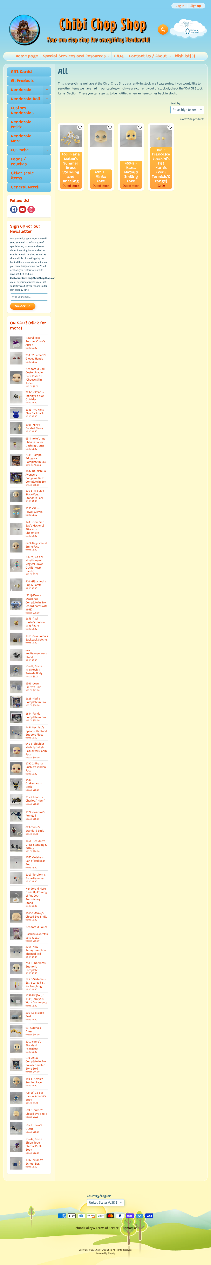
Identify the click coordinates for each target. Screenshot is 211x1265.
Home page (27, 56)
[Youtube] (22, 209)
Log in (180, 5)
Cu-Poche (31, 151)
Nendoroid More (21, 138)
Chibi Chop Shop (104, 1249)
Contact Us (130, 1228)
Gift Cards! (22, 72)
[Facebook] (14, 209)
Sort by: (175, 103)
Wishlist (185, 56)
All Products (22, 81)
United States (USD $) (103, 1202)
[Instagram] (31, 209)
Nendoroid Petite (21, 124)
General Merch (25, 187)
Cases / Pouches (19, 161)
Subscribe (22, 306)
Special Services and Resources (77, 57)
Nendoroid (31, 91)
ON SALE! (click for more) (28, 325)
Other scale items (22, 175)
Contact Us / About (150, 57)
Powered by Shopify (105, 1253)
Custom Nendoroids (22, 110)
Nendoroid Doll (31, 100)
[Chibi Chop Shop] (79, 29)
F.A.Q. (119, 56)
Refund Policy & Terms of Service (96, 1228)
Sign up (195, 5)
